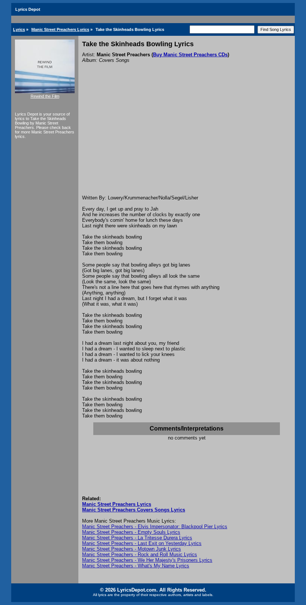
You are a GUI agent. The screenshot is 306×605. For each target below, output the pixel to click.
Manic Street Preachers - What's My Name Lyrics (135, 565)
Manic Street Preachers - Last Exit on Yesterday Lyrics (142, 543)
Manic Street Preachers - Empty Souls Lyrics (131, 532)
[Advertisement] (186, 139)
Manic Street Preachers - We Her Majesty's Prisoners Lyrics (147, 560)
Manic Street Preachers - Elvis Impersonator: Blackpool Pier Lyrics (154, 526)
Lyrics (19, 29)
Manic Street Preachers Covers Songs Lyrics (133, 510)
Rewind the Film (45, 96)
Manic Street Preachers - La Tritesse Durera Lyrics (137, 538)
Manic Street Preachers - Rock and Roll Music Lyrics (139, 554)
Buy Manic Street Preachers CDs (190, 54)
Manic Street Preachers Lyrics (60, 29)
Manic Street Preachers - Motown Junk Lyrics (131, 549)
